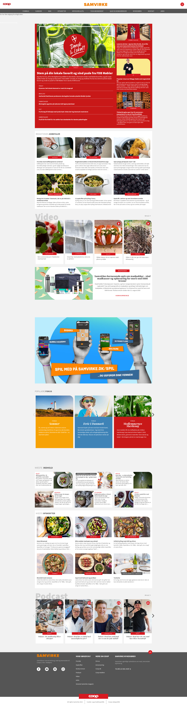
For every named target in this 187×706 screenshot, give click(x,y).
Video (78, 676)
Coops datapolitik (114, 702)
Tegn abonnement (97, 11)
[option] (50, 242)
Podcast (78, 672)
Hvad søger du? (83, 656)
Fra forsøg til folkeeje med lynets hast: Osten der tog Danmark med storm (63, 112)
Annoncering (100, 665)
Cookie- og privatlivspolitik (95, 702)
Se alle (147, 216)
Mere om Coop (102, 656)
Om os (98, 661)
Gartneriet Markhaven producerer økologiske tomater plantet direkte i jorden (65, 96)
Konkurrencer (80, 669)
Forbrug (26, 11)
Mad (49, 11)
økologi (42, 94)
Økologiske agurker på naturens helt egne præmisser (57, 104)
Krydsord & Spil (78, 11)
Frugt (41, 86)
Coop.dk (98, 669)
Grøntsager (43, 101)
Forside (78, 661)
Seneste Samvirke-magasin (85, 684)
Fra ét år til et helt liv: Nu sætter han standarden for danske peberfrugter (63, 119)
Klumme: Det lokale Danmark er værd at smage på (56, 88)
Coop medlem (100, 672)
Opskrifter (62, 11)
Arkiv (162, 11)
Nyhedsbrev (137, 11)
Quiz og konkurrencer (118, 11)
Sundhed (38, 11)
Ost (40, 109)
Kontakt (151, 11)
